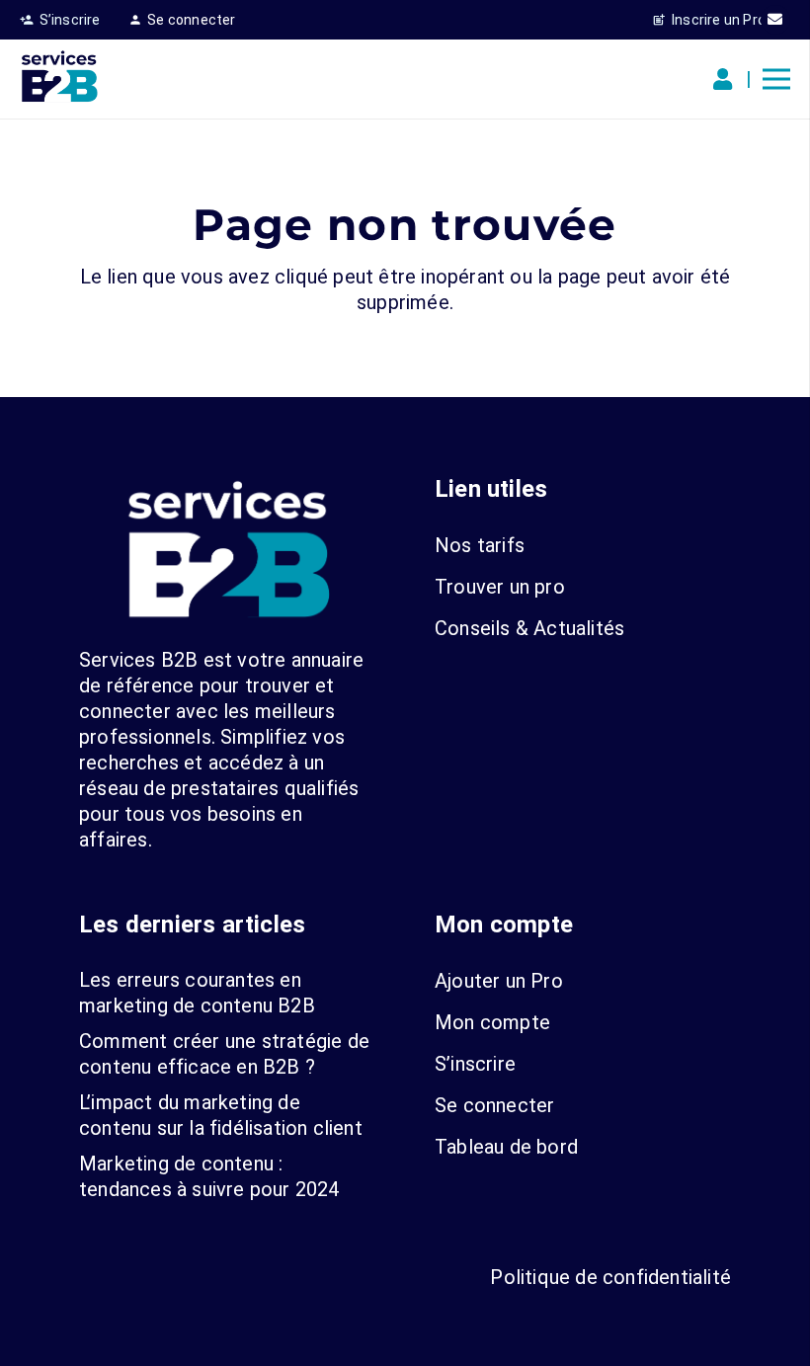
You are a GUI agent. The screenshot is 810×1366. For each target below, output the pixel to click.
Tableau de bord (506, 1147)
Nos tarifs (480, 545)
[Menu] (776, 79)
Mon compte (492, 1022)
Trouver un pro (500, 587)
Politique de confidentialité (610, 1277)
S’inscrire (475, 1064)
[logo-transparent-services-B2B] (59, 79)
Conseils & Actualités (529, 628)
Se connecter (494, 1105)
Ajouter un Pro (499, 981)
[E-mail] (775, 20)
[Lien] (727, 79)
